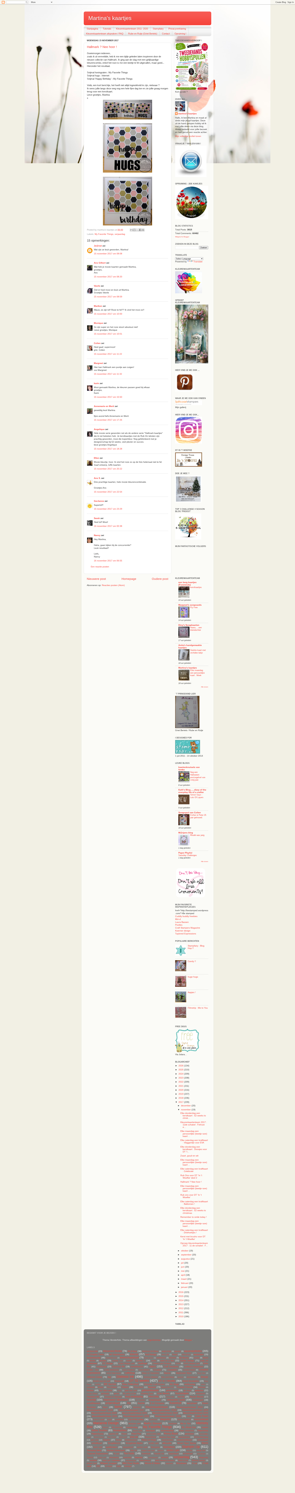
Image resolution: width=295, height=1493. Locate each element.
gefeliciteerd (172, 1390)
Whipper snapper (108, 1463)
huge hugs (193, 977)
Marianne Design (106, 1423)
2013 (181, 1304)
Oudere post (160, 578)
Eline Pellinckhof (130, 1384)
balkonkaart (186, 1354)
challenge (142, 1363)
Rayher (106, 1440)
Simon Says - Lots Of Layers (196, 796)
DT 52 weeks (139, 1381)
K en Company (157, 1403)
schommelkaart (184, 1440)
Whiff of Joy (183, 1460)
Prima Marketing (201, 1437)
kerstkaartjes (196, 587)
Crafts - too (92, 1370)
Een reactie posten (100, 567)
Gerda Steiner (92, 1393)
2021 (181, 1086)
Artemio (134, 1354)
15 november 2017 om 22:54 (108, 492)
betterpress (161, 1358)
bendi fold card (111, 1358)
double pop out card (101, 1381)
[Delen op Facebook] (140, 229)
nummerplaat (167, 1430)
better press (148, 1358)
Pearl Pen (136, 1434)
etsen (203, 1384)
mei (183, 1271)
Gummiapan (182, 1393)
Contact (166, 33)
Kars (105, 1407)
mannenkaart (201, 1419)
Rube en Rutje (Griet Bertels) (142, 33)
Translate (198, 261)
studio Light (173, 1450)
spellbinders (111, 1447)
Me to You (185, 1423)
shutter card (154, 1443)
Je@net (98, 246)
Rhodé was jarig (197, 835)
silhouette (167, 1443)
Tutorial (90, 1457)
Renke (118, 1440)
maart (184, 1279)
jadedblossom (93, 1403)
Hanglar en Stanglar (113, 1397)
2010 (181, 1316)
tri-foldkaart (188, 1454)
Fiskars (124, 1387)
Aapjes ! (192, 992)
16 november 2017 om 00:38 (108, 526)
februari (185, 1283)
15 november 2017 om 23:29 (108, 509)
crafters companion (193, 1366)
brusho (102, 1360)
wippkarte (169, 1463)
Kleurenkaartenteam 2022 (165, 1413)
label (189, 1416)
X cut (194, 1463)
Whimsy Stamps (198, 1460)
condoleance (137, 1366)
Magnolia (165, 1419)
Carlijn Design (187, 1360)
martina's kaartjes (187, 113)
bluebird (172, 1358)
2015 (181, 1296)
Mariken (98, 306)
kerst (118, 1407)
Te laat (116, 1454)
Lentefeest (119, 1419)
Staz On (133, 1450)
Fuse (119, 1390)
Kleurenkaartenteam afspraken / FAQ (104, 33)
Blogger (188, 1340)
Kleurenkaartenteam (157, 1407)
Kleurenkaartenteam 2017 (131, 1410)
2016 (181, 1292)
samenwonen (167, 1440)
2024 (181, 1074)
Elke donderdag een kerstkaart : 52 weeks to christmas (193, 1210)
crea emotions (129, 1370)
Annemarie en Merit (104, 406)
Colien (97, 343)
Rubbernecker (131, 1440)
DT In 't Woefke (167, 1380)
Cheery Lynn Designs (162, 1363)
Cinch (177, 1363)
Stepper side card (147, 1450)
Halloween (200, 1393)
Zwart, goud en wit (189, 1156)
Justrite (141, 1403)
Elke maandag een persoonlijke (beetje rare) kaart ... (193, 1133)
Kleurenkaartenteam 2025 (136, 1416)
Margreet (98, 363)
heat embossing (134, 1396)
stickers (161, 1450)
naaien (205, 1427)
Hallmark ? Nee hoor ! (102, 47)
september (186, 1255)
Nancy (97, 535)
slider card (97, 1447)
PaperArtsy (202, 1430)
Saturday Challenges (187, 855)
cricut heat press (113, 1373)
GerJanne (99, 501)
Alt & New (132, 1351)
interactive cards (176, 1399)
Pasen (124, 1434)
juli (182, 1263)
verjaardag (120, 234)
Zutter (118, 1466)
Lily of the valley (136, 1419)
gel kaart (187, 1390)
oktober (185, 1251)
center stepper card (126, 1363)
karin (96, 383)
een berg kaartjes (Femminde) (187, 583)
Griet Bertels (163, 1393)
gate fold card (131, 1390)
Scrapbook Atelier (134, 1443)
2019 (181, 1094)
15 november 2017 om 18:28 (108, 449)
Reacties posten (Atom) (113, 585)
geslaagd (105, 1393)
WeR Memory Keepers (165, 1460)
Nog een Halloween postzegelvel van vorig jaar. (197, 776)
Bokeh (205, 1358)
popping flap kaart (167, 1437)
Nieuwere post (96, 578)
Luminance (153, 1419)
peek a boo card (153, 1434)
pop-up (134, 1436)
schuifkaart (97, 1443)
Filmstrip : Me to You (198, 1008)
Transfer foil (159, 1454)
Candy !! (192, 961)
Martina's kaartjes (110, 18)
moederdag (131, 1427)
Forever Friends (185, 1387)
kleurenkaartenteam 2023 (195, 1413)
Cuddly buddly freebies (186, 916)
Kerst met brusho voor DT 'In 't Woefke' (193, 1237)
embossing (190, 1384)
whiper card (92, 1463)
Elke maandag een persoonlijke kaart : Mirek (197, 672)
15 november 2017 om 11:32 (108, 374)
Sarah (97, 518)
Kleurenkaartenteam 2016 (100, 1410)
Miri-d (178, 919)
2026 (181, 1066)
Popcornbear (150, 1437)
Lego (109, 1419)
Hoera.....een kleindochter (196, 628)
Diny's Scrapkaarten (188, 625)
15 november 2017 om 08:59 (108, 297)
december (186, 1105)
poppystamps (184, 1437)
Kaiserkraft (175, 1403)
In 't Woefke (140, 1400)
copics (152, 1366)
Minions (105, 1427)
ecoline (97, 1384)
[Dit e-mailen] (131, 229)
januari (184, 1287)
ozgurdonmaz (154, 1340)
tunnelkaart (201, 1454)
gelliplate (199, 1390)
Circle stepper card (192, 1363)
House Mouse (196, 1397)
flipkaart (152, 1387)
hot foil (181, 1397)
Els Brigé (174, 1384)
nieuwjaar (150, 1430)
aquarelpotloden (193, 1351)
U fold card (102, 1457)
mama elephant (184, 1419)
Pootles (178, 925)
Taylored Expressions (185, 934)
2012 (181, 1308)
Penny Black (171, 1433)
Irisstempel (198, 1400)
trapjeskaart (174, 1454)
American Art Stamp (150, 1351)
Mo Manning (117, 1427)
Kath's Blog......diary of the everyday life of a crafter (192, 791)
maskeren (173, 1423)
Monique (98, 323)
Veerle (97, 286)
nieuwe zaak (137, 1431)
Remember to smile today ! (193, 1217)
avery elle (165, 1354)
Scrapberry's (114, 1443)
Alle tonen (204, 687)
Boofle (92, 1361)
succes (189, 1450)
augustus (186, 1259)
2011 (181, 1312)
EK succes (110, 1384)
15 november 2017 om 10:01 (108, 334)
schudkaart (202, 1440)
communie (101, 1366)
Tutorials (107, 28)
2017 (181, 1102)
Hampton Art (93, 1397)
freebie (90, 1390)
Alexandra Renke (112, 1351)
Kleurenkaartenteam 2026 (168, 1416)
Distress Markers (151, 1377)
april (183, 1275)
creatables (172, 1370)
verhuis (164, 1457)
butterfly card (117, 1361)
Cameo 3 (140, 1360)
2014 (181, 1300)
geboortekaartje (150, 1390)
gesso (116, 1393)
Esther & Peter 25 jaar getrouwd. (198, 816)
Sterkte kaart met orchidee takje (198, 651)
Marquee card (134, 1423)
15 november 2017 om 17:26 (108, 420)
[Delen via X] (137, 229)
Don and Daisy (167, 1377)
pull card (94, 1440)
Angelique (99, 429)
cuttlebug (130, 1372)
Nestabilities (120, 1430)
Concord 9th (118, 1366)
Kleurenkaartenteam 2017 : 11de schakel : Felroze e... (193, 1124)
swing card (200, 1450)
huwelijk (91, 1399)
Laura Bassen (182, 922)
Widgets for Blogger (182, 237)
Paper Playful (185, 853)
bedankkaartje (94, 1358)
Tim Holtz (129, 1453)
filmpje (100, 1387)
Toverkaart (146, 1454)
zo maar (108, 1466)
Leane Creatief (98, 1419)
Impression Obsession (116, 1399)
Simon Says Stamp (186, 1443)
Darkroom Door (184, 1373)
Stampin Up (191, 1447)
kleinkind (137, 1407)
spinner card (142, 1447)
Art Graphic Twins (95, 1354)
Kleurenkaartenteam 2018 (163, 1410)
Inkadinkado (155, 1400)
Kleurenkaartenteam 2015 (189, 1407)
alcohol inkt (92, 1351)
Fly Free (194, 607)
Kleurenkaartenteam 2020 (104, 1413)
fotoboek (201, 1387)
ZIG (98, 1466)
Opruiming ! (180, 33)
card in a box (167, 1360)
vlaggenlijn (203, 1457)
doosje (204, 1376)
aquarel (177, 1351)
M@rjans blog (185, 833)
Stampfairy (158, 28)
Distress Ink (125, 1377)
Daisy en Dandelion (150, 1373)
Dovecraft (119, 1381)
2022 (181, 1082)
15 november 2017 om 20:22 (108, 469)
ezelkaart (90, 1387)
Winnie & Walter (152, 1463)
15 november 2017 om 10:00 (108, 314)
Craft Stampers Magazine (187, 928)
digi (109, 1377)
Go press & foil (129, 1393)
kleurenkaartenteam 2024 (104, 1416)
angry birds (166, 1351)
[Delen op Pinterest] (143, 229)
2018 (181, 1098)
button (129, 1361)
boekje (197, 1358)
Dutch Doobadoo (191, 1381)
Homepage (129, 578)
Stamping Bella (94, 1450)
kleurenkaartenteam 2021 (134, 1413)
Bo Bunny (184, 1358)
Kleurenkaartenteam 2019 (195, 1410)
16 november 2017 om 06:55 (108, 561)
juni (183, 1267)
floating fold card (167, 1387)
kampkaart (192, 1403)
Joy (129, 1403)
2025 (181, 1070)
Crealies (157, 1370)
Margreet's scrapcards (190, 605)
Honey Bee (170, 1397)
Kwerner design (182, 931)
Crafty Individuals (111, 1370)
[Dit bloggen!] (134, 229)
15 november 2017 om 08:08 (108, 253)
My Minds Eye (189, 1427)
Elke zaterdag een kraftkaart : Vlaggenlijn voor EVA (194, 1141)
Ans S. (97, 478)
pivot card (123, 1437)
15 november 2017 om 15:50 (108, 397)
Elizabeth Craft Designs (154, 1384)
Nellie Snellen (99, 1430)
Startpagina (92, 28)
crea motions (144, 1370)
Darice (167, 1373)
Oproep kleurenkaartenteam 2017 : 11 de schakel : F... (194, 1244)
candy (153, 1361)
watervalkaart (145, 1460)
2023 (181, 1078)
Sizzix (205, 1443)
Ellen (96, 458)
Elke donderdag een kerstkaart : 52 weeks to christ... (193, 1115)
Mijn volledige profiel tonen (188, 136)
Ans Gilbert (100, 263)
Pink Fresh (111, 1437)
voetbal (93, 1460)
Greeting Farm (147, 1393)
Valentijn (139, 1457)
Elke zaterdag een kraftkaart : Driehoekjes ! (194, 1231)
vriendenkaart (131, 1460)
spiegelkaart (128, 1447)
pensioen (189, 1434)
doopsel (180, 1377)
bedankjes (199, 1354)
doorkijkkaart (192, 1377)
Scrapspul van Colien (189, 812)
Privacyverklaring (177, 28)
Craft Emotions (170, 1366)
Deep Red (201, 1373)
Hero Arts (154, 1396)
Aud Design (150, 1354)
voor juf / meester (111, 1460)
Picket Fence (99, 1437)
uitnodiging (114, 1457)
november (186, 1109)
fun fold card (105, 1390)
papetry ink (113, 1434)
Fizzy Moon (139, 1387)
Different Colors (94, 1377)
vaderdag (127, 1457)
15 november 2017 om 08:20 (108, 277)
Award (174, 1354)
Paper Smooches (186, 1431)
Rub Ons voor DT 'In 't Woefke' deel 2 (191, 1176)
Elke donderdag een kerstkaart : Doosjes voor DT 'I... (193, 1149)
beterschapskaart (129, 1357)
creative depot (189, 1370)
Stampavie (155, 1447)
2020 (181, 1090)
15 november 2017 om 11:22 (108, 354)
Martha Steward (152, 1423)
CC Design (107, 1363)
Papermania (97, 1434)
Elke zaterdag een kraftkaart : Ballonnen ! (194, 1202)
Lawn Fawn (201, 1416)
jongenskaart (113, 1403)
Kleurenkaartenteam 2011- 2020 (132, 28)
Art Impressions (116, 1354)
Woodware (181, 1463)
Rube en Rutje (149, 1440)
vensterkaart (153, 1457)
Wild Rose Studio (130, 1463)
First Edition (112, 1387)
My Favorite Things (104, 234)
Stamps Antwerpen (116, 1450)
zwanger (128, 1466)
